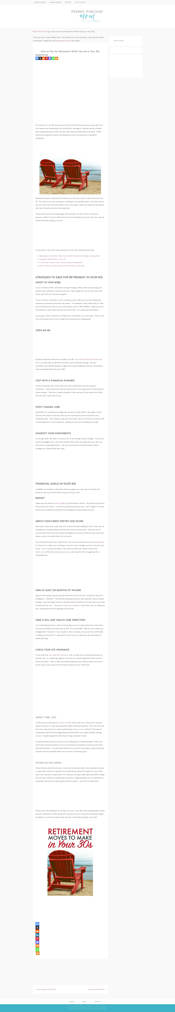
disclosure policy (64, 41)
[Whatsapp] (53, 58)
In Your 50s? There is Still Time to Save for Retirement (60, 263)
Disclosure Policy (89, 1009)
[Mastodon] (49, 58)
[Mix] (37, 946)
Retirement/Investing (41, 32)
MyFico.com (41, 552)
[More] (57, 58)
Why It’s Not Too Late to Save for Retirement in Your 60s (61, 266)
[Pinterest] (46, 58)
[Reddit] (43, 58)
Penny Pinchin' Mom (87, 16)
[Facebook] (37, 58)
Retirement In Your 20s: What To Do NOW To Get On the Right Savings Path (69, 256)
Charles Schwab (64, 723)
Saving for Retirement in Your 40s (52, 259)
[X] (40, 58)
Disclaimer (101, 1009)
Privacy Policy (74, 1009)
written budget (59, 503)
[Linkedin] (37, 935)
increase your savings (69, 605)
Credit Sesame (98, 542)
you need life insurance (58, 655)
